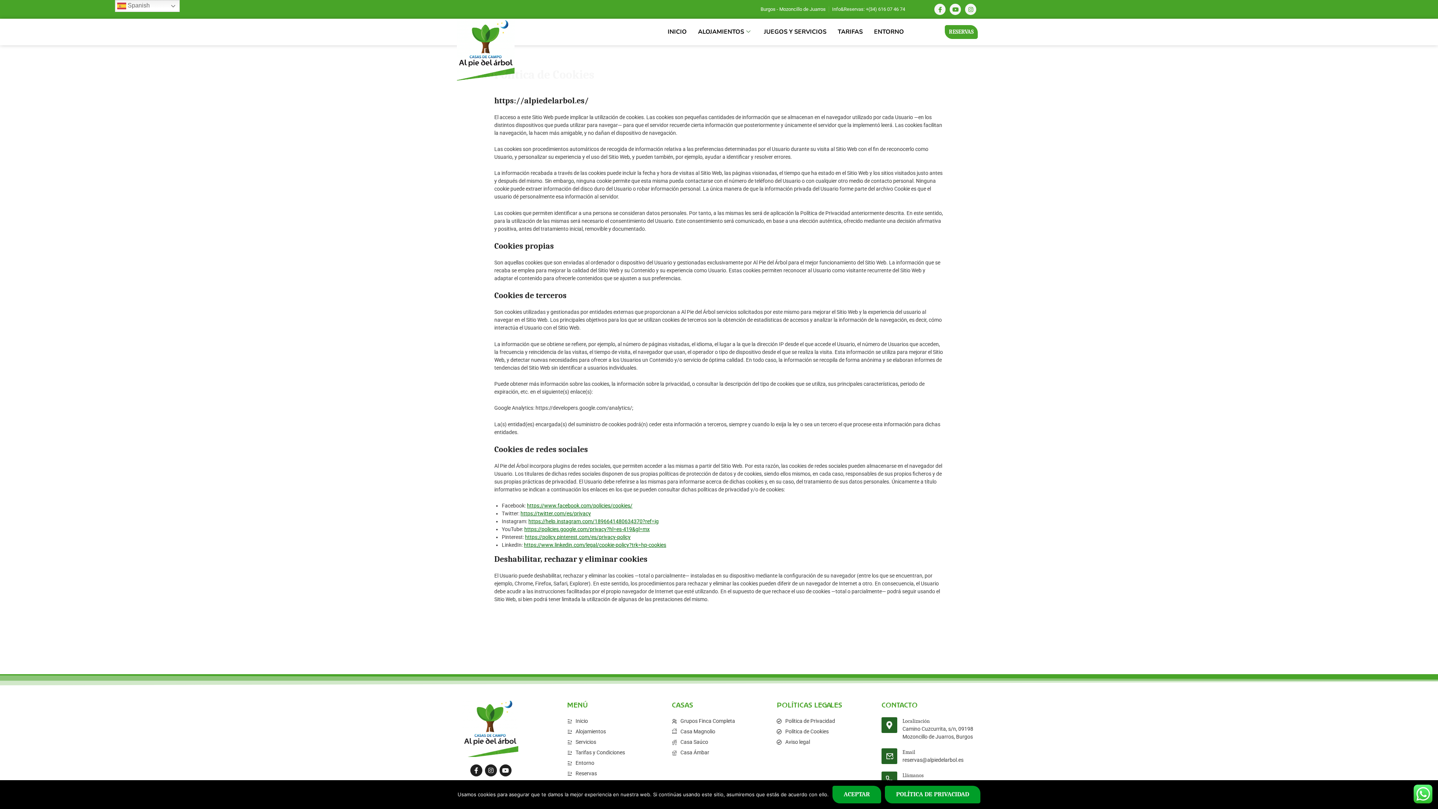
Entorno (889, 32)
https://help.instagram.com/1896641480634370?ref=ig (593, 521)
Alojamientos (721, 32)
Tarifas (850, 32)
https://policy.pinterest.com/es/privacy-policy (578, 537)
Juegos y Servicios (795, 32)
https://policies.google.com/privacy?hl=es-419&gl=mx (587, 529)
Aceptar (857, 794)
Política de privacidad (932, 794)
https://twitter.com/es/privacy (556, 513)
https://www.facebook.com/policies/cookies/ (579, 506)
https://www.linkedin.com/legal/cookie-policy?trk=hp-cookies (595, 545)
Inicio (677, 32)
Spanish (138, 5)
